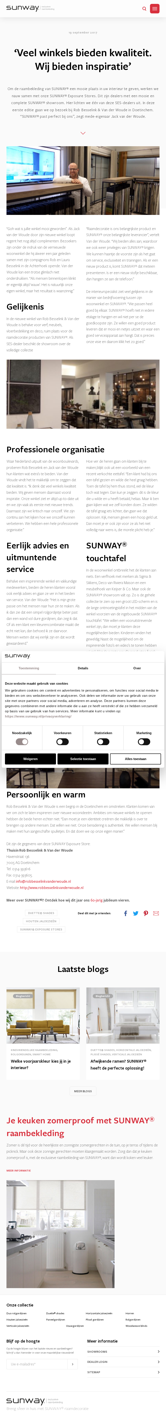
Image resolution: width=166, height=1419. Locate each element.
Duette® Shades (41, 913)
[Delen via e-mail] (156, 913)
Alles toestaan (135, 759)
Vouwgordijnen (75, 1325)
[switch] (62, 741)
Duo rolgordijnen (16, 1313)
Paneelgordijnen (55, 1319)
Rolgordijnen (133, 1319)
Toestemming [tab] (29, 668)
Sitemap (93, 1372)
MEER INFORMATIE (18, 1170)
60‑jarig (97, 900)
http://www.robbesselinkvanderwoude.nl (51, 888)
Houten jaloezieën (41, 921)
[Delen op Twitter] (135, 913)
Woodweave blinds (136, 1325)
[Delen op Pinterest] (145, 913)
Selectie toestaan (83, 759)
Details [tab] (83, 668)
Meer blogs (83, 1091)
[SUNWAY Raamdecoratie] (30, 8)
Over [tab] (137, 668)
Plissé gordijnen (95, 1319)
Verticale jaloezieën (17, 1325)
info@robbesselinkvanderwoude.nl (43, 881)
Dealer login (97, 1362)
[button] (144, 8)
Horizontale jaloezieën (99, 1313)
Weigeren (30, 759)
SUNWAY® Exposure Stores (41, 929)
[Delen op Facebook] (125, 913)
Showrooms (97, 1352)
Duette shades (55, 1313)
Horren (130, 1313)
